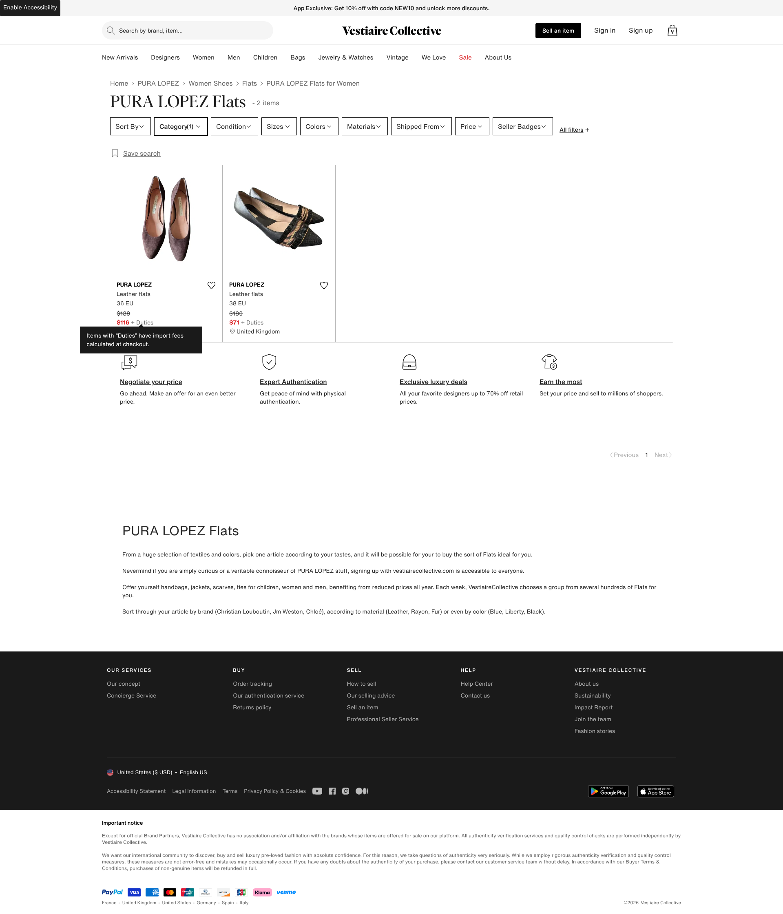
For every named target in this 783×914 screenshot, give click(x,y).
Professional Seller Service (382, 719)
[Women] (221, 57)
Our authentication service (268, 695)
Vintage (397, 57)
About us (587, 684)
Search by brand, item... (151, 30)
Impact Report (594, 707)
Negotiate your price (151, 381)
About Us (498, 57)
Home (119, 83)
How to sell (361, 684)
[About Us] (518, 57)
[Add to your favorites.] (211, 285)
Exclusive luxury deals (433, 381)
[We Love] (452, 57)
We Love (434, 57)
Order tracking (252, 684)
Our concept (123, 684)
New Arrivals (120, 57)
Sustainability (593, 695)
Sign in (605, 30)
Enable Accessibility (30, 7)
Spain (228, 903)
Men (234, 57)
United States (176, 903)
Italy (244, 903)
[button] (672, 30)
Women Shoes (210, 83)
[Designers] (186, 57)
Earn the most (561, 381)
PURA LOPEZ (158, 83)
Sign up (641, 30)
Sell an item (558, 30)
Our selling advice (371, 695)
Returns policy (252, 707)
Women (204, 57)
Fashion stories (595, 731)
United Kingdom (139, 903)
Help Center (477, 684)
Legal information (194, 791)
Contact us (475, 695)
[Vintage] (415, 57)
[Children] (284, 57)
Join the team (593, 719)
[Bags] (311, 57)
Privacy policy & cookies (275, 791)
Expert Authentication (293, 381)
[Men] (246, 57)
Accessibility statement (136, 791)
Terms (229, 791)
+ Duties (142, 322)
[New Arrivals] (144, 57)
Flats (249, 83)
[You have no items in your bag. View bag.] (672, 30)
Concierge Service (131, 695)
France (109, 903)
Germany (206, 903)
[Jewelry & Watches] (379, 57)
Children (265, 57)
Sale (465, 57)
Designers (165, 57)
